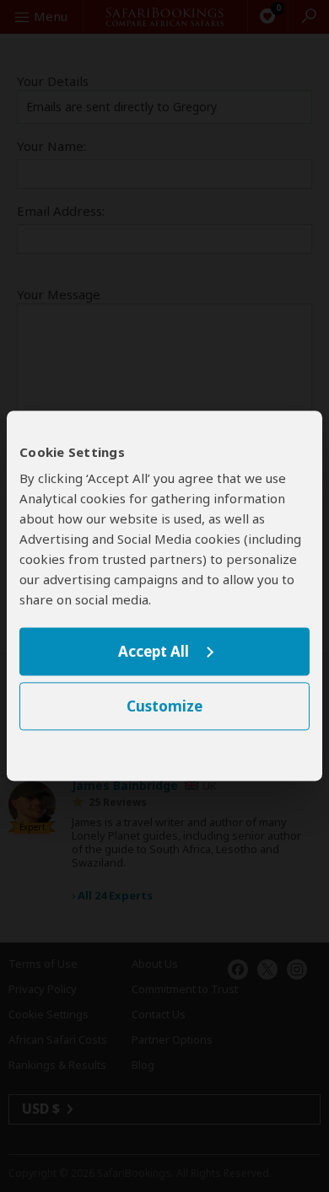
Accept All (153, 651)
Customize (164, 707)
